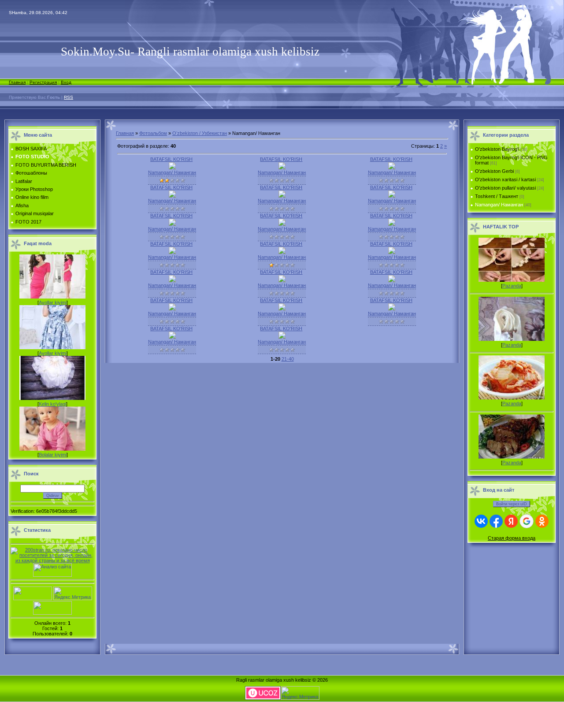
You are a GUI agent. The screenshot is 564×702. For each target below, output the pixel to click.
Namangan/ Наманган (172, 172)
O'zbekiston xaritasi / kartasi (505, 179)
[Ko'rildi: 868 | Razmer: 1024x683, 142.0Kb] (282, 167)
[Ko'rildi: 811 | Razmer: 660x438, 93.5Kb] (282, 308)
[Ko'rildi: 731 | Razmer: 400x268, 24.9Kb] (282, 280)
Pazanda (511, 285)
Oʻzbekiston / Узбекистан (199, 133)
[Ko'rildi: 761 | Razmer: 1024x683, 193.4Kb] (172, 280)
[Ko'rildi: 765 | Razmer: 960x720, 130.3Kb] (282, 252)
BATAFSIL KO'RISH (171, 159)
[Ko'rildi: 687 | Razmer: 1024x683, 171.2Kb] (391, 224)
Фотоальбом (153, 133)
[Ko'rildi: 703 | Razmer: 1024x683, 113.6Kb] (391, 308)
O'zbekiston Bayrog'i (497, 149)
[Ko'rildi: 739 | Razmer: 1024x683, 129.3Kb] (172, 308)
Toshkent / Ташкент (496, 196)
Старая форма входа (511, 538)
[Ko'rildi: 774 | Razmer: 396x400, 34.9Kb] (172, 224)
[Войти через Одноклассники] (542, 521)
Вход (66, 82)
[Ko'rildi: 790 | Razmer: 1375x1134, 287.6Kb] (282, 224)
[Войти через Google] (526, 521)
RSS (68, 97)
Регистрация (43, 82)
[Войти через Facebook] (496, 521)
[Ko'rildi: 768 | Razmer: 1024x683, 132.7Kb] (172, 195)
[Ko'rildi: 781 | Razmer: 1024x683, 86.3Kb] (391, 167)
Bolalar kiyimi (53, 454)
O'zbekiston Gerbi (494, 171)
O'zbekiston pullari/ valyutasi (505, 187)
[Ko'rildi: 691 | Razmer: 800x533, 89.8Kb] (391, 252)
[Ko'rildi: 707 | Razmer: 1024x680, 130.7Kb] (391, 280)
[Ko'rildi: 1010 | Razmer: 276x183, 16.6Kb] (172, 167)
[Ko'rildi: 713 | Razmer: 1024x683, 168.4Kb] (391, 195)
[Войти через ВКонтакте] (481, 521)
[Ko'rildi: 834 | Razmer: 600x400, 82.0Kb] (282, 195)
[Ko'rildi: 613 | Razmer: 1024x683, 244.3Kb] (172, 337)
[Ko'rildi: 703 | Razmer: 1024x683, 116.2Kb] (172, 252)
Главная (17, 82)
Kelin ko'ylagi (52, 404)
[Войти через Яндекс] (511, 521)
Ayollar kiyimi (53, 302)
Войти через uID (511, 504)
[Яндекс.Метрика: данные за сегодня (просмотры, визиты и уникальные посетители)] (72, 593)
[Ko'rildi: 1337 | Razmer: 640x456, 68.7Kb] (282, 337)
